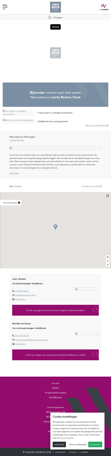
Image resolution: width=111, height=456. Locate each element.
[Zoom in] (108, 257)
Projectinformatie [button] (55, 392)
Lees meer (14, 173)
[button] (7, 7)
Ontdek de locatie (90, 186)
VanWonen (55, 397)
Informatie (59, 444)
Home (55, 387)
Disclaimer (60, 451)
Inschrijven (20, 299)
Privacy (73, 451)
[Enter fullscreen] (108, 196)
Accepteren (95, 444)
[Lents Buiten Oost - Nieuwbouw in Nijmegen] (55, 7)
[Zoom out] (108, 261)
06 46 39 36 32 (21, 291)
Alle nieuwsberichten (95, 125)
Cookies (84, 451)
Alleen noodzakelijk (77, 444)
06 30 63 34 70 (22, 335)
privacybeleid (67, 438)
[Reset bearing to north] (108, 265)
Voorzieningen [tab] (10, 202)
